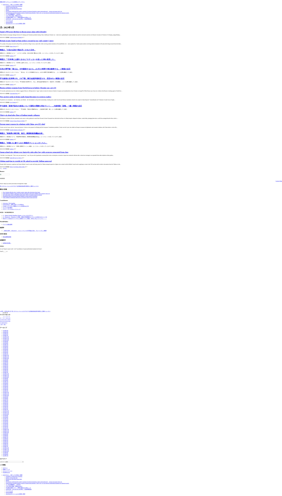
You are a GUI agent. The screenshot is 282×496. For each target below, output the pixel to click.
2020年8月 (5, 435)
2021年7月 (5, 418)
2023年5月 (5, 384)
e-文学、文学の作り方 (5, 311)
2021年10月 (6, 414)
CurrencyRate (279, 181)
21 (2, 321)
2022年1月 (5, 409)
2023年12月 (6, 374)
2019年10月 (6, 451)
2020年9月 (5, 434)
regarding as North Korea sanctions (14, 6)
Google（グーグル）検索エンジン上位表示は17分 (16, 206)
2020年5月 (5, 440)
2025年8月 (5, 343)
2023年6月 (5, 383)
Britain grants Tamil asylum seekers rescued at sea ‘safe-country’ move (27, 41)
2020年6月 (5, 438)
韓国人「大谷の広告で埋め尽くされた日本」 (18, 50)
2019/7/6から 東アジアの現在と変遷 (12, 4)
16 (5, 319)
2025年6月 (5, 346)
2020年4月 (5, 441)
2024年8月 (5, 361)
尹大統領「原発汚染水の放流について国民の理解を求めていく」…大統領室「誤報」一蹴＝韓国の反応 (41, 106)
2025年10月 (6, 340)
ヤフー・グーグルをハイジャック (12, 209)
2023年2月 (5, 389)
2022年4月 (5, 404)
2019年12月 (6, 448)
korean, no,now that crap (11, 7)
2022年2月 (5, 407)
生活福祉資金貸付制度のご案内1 (25, 186)
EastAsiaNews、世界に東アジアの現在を (13, 204)
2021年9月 (5, 415)
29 (3, 322)
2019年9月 (5, 452)
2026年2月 (5, 333)
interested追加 (9, 22)
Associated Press (14, 93)
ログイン (5, 468)
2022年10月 (6, 395)
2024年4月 (5, 367)
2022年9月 (5, 397)
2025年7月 (5, 344)
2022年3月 (5, 406)
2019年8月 (5, 454)
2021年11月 (6, 412)
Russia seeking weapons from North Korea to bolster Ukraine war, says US (28, 88)
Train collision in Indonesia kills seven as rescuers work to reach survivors (20, 197)
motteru (12, 56)
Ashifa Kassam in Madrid (16, 37)
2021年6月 (5, 420)
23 (5, 321)
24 (6, 321)
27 (0, 322)
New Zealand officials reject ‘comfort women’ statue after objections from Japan (21, 192)
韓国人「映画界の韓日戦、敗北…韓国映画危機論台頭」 (22, 133)
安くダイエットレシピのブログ (8, 186)
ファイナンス (9, 20)
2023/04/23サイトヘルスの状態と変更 (15, 23)
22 (3, 321)
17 (6, 319)
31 (6, 322)
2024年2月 (5, 370)
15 (3, 319)
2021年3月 (5, 424)
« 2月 (1, 324)
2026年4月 (5, 330)
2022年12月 (6, 392)
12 (9, 318)
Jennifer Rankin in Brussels (16, 130)
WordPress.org (6, 472)
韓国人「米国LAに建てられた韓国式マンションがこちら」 (24, 143)
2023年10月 (6, 377)
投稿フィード (6, 469)
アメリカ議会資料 (7, 224)
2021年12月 (6, 411)
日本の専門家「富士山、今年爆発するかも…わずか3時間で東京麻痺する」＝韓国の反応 (35, 69)
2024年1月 (5, 372)
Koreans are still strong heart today (14, 8)
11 (8, 318)
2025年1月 (5, 353)
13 (0, 319)
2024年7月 (5, 363)
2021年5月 (5, 421)
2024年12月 (6, 355)
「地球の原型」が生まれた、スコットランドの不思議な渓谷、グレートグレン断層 (24, 230)
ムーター (36, 186)
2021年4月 (5, 423)
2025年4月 (5, 349)
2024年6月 (5, 364)
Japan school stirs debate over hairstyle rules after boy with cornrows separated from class (34, 152)
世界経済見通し (7, 243)
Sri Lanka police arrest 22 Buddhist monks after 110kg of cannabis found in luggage (22, 195)
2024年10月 (6, 358)
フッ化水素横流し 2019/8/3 (13, 14)
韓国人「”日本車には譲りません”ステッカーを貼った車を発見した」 (28, 59)
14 (2, 319)
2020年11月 (6, 431)
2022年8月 (5, 398)
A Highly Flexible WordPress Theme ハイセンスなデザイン (18, 215)
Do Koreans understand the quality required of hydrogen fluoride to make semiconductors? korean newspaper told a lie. (34, 11)
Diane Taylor (13, 46)
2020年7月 (5, 437)
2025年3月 (5, 350)
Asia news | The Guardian (9, 203)
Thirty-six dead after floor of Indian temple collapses (20, 115)
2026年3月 (5, 332)
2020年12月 (6, 429)
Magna (7, 10)
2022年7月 (5, 400)
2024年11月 (6, 357)
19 (9, 319)
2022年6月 (5, 401)
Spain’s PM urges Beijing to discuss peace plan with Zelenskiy (23, 32)
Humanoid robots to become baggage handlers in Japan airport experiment (20, 196)
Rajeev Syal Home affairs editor (17, 166)
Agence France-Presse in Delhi (17, 121)
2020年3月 (5, 443)
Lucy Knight (13, 102)
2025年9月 (5, 341)
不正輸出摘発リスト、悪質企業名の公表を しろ (18, 17)
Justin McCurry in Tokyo (16, 157)
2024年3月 (5, 369)
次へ (6, 168)
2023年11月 (6, 375)
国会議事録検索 (7, 236)
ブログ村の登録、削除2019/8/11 (14, 15)
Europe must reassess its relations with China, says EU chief (22, 124)
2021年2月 (5, 426)
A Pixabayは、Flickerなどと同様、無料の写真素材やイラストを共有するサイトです (25, 217)
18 (8, 319)
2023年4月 (5, 386)
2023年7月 (5, 381)
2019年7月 (5, 455)
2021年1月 (5, 428)
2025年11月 (6, 338)
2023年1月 (5, 391)
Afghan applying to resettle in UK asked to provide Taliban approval (26, 161)
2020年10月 (6, 432)
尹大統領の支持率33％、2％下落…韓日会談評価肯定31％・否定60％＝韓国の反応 (32, 78)
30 (3, 168)
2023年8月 (5, 380)
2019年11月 (6, 449)
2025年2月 (5, 352)
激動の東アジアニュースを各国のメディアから (12, 1)
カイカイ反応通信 (7, 207)
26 (9, 321)
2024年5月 (5, 366)
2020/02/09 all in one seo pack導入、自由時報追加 (19, 19)
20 (0, 321)
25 (8, 321)
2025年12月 (6, 337)
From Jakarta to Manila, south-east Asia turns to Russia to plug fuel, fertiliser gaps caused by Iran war (26, 193)
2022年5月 (5, 403)
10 (6, 318)
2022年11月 (6, 394)
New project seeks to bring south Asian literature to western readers (25, 97)
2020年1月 (5, 446)
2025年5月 (5, 347)
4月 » (5, 324)
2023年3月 (5, 387)
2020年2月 (5, 445)
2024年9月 (5, 360)
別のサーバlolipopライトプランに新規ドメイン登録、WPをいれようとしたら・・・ (25, 218)
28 (2, 322)
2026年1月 (5, 335)
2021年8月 (5, 417)
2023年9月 (5, 378)
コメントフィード (7, 471)
